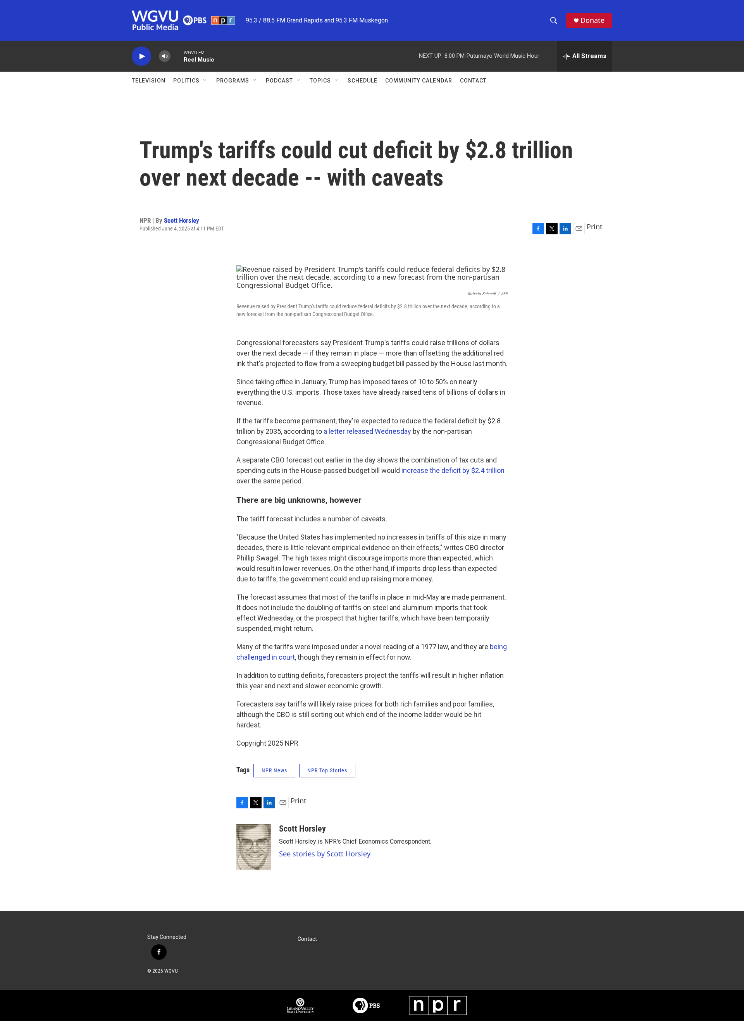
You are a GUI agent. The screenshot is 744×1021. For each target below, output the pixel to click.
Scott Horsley (181, 220)
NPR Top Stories (327, 770)
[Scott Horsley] (253, 847)
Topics (320, 80)
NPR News (274, 770)
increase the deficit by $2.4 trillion (453, 470)
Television (148, 80)
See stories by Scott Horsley (324, 853)
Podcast (279, 80)
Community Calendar (418, 80)
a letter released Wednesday (367, 431)
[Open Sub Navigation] (205, 80)
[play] (141, 56)
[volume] (164, 56)
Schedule (362, 80)
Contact (473, 80)
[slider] (177, 56)
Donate (592, 20)
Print (595, 226)
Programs (232, 80)
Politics (186, 80)
